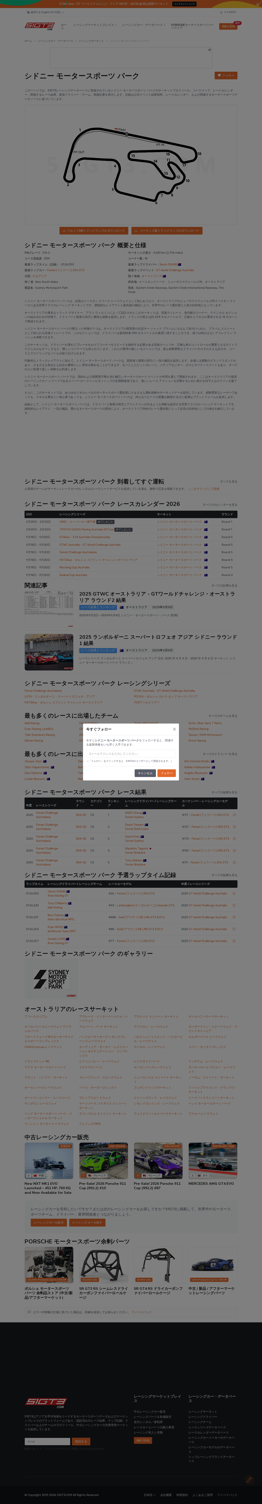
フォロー (167, 773)
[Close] (174, 729)
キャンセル (145, 773)
